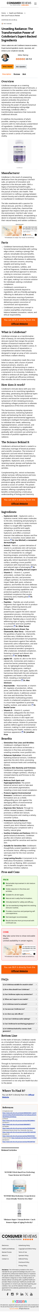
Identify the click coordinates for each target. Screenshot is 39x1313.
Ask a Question (21, 67)
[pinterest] (17, 1294)
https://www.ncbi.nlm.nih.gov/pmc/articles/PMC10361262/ (19, 1132)
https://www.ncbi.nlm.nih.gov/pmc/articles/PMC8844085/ (18, 1128)
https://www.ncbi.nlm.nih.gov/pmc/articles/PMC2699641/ (18, 1120)
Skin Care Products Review (10, 15)
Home (3, 13)
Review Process (7, 1252)
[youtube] (31, 1294)
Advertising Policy (24, 1245)
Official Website (19, 323)
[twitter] (26, 1294)
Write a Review (7, 67)
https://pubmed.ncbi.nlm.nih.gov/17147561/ (24, 1138)
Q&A (24, 74)
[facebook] (7, 1294)
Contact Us (5, 1259)
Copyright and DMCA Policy (27, 1249)
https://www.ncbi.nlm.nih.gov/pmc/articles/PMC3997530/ (18, 1142)
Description (6, 74)
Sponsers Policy (23, 1255)
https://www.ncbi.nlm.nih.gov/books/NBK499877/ (16, 1124)
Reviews (17, 74)
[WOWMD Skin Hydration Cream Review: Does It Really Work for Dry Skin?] (19, 1193)
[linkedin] (21, 1294)
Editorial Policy (23, 1259)
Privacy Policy (23, 1265)
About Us (5, 1255)
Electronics (5, 1245)
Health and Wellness (16, 13)
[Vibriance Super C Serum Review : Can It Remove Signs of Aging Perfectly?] (19, 1217)
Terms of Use (23, 1252)
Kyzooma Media (14, 1308)
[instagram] (12, 1294)
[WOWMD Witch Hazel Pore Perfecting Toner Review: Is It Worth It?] (19, 1169)
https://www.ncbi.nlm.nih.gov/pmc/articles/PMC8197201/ (18, 1136)
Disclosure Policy (24, 1262)
